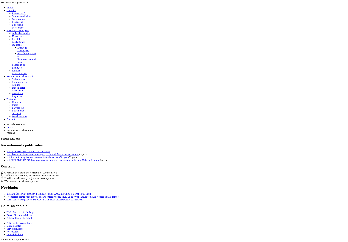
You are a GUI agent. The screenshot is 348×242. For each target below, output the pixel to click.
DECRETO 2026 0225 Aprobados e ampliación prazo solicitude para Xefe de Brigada (55, 160)
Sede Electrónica (21, 33)
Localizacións (19, 116)
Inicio (10, 7)
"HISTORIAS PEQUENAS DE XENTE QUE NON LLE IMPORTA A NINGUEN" (46, 199)
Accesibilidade (15, 234)
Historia (16, 102)
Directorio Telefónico (18, 26)
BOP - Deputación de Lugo (20, 212)
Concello (11, 10)
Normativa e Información (20, 76)
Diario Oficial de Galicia (19, 215)
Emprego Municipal (23, 49)
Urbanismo (18, 36)
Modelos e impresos (17, 95)
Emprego (17, 44)
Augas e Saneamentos (19, 72)
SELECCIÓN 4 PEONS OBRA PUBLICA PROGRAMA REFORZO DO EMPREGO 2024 (49, 193)
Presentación (19, 13)
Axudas (16, 84)
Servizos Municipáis (18, 30)
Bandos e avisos (20, 82)
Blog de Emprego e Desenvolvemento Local (27, 57)
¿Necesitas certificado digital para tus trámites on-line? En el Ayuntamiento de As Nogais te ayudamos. (63, 196)
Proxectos (17, 21)
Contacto (11, 119)
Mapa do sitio (14, 225)
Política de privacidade (19, 223)
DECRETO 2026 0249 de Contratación (30, 151)
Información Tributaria (19, 89)
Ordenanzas (18, 79)
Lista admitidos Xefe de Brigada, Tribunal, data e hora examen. (45, 154)
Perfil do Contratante (18, 40)
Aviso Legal (13, 231)
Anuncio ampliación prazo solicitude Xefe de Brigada (40, 157)
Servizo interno (15, 228)
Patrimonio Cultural (18, 112)
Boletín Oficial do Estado (20, 218)
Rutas (15, 104)
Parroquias (18, 107)
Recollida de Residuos (18, 66)
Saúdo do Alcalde (21, 16)
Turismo (11, 99)
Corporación (18, 19)
